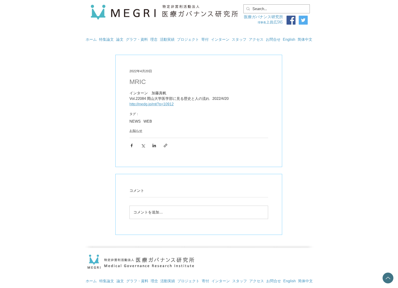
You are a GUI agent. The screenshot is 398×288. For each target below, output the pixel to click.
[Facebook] (291, 20)
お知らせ (135, 130)
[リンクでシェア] (165, 145)
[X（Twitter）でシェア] (143, 145)
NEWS (135, 121)
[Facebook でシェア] (131, 145)
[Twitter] (303, 20)
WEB (147, 121)
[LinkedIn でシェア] (154, 145)
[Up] (388, 278)
